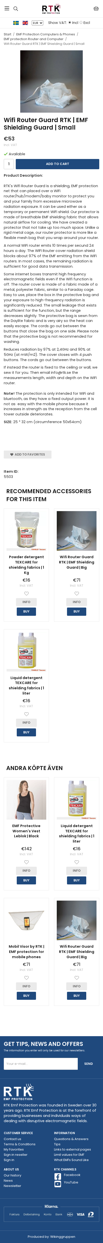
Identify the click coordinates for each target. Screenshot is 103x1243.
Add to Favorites (29, 454)
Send (88, 1064)
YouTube (71, 1182)
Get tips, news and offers (43, 1044)
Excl (87, 22)
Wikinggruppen (62, 1236)
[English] (27, 22)
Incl (75, 22)
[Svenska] (17, 22)
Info (26, 602)
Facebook (72, 1175)
